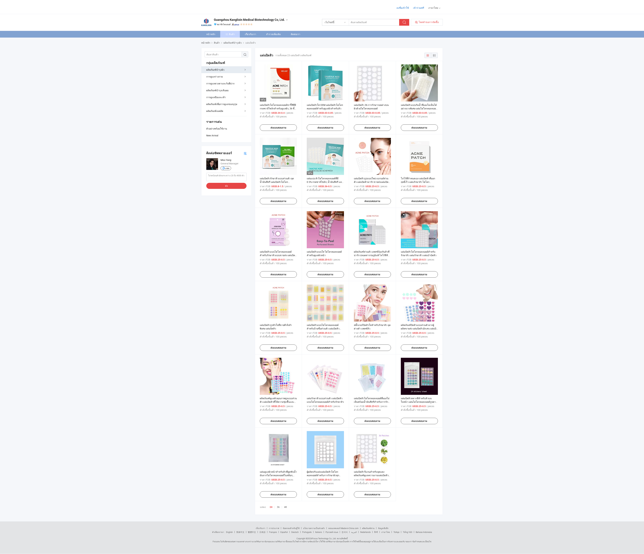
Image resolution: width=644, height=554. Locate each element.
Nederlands (365, 532)
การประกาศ (274, 528)
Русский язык (332, 532)
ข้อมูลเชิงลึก (383, 528)
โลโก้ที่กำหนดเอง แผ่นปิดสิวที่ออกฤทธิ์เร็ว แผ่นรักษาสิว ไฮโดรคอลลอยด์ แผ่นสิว (418, 182)
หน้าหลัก (210, 34)
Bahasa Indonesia (424, 532)
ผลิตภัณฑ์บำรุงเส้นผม (217, 90)
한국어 (345, 532)
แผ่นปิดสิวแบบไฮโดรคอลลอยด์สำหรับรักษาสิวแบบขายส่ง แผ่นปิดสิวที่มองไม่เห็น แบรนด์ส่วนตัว (277, 255)
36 (278, 507)
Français (273, 532)
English (229, 532)
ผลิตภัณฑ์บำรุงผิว (215, 69)
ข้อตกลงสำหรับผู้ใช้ (291, 528)
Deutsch (295, 532)
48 (285, 507)
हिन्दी (376, 532)
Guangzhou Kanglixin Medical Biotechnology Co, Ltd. (249, 19)
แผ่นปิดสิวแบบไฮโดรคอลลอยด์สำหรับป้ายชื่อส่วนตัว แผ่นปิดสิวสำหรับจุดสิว (323, 328)
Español (284, 532)
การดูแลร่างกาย (214, 76)
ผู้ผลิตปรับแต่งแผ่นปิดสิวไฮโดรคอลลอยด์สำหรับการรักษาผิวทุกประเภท (323, 475)
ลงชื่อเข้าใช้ (402, 7)
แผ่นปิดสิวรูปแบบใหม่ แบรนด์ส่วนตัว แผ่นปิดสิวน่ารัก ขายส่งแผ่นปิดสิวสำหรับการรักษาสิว (371, 182)
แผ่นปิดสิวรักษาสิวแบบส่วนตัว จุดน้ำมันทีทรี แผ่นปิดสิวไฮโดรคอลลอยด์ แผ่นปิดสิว (277, 182)
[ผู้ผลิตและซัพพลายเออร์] (222, 7)
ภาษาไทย (385, 532)
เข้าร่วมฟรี (418, 7)
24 (271, 507)
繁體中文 (252, 532)
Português (307, 532)
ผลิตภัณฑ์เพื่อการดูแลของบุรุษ (221, 104)
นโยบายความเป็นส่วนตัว (314, 528)
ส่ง (226, 185)
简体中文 (240, 532)
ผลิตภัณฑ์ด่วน (368, 528)
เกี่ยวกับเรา (250, 34)
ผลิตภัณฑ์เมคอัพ (214, 111)
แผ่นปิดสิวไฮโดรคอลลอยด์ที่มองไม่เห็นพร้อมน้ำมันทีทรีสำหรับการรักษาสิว (372, 402)
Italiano (318, 532)
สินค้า (232, 34)
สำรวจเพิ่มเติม (273, 34)
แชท (227, 168)
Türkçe (396, 532)
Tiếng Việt (407, 532)
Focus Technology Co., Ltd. (324, 538)
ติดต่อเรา (295, 34)
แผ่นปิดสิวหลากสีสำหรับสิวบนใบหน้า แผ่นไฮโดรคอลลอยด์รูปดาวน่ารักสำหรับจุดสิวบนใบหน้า (419, 402)
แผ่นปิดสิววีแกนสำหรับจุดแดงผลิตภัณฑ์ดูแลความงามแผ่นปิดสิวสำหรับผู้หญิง (371, 475)
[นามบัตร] (245, 153)
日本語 (262, 532)
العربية (354, 532)
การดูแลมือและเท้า (216, 97)
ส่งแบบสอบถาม (278, 127)
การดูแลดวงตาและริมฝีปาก (220, 83)
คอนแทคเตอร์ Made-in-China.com (343, 528)
